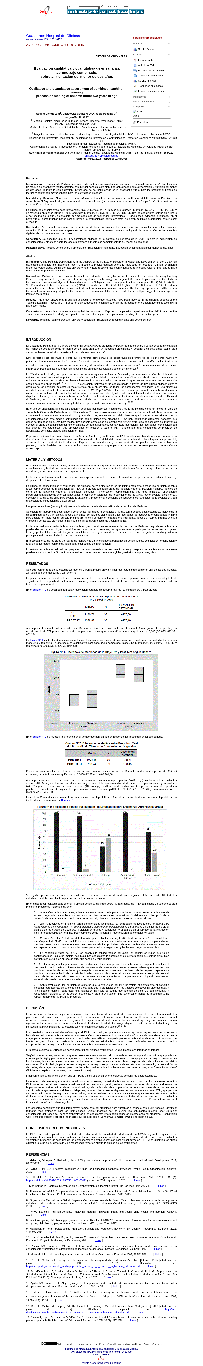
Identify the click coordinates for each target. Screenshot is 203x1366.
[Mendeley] (135, 111)
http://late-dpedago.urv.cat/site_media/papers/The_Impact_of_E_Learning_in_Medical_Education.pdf (101, 1310)
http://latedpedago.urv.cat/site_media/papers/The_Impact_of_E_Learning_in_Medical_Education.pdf (83, 1266)
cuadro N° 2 (39, 736)
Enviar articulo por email (151, 91)
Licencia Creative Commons (148, 1344)
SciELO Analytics (147, 49)
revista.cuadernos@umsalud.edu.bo (101, 1363)
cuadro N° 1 (39, 589)
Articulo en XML (146, 65)
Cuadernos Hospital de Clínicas (53, 36)
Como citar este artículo (151, 75)
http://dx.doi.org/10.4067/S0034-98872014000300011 (56, 1180)
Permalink (142, 122)
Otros (140, 111)
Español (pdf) (145, 60)
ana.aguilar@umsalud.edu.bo (101, 155)
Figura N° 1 (36, 640)
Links (51, 1163)
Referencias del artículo (151, 70)
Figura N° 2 (67, 800)
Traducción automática (150, 86)
